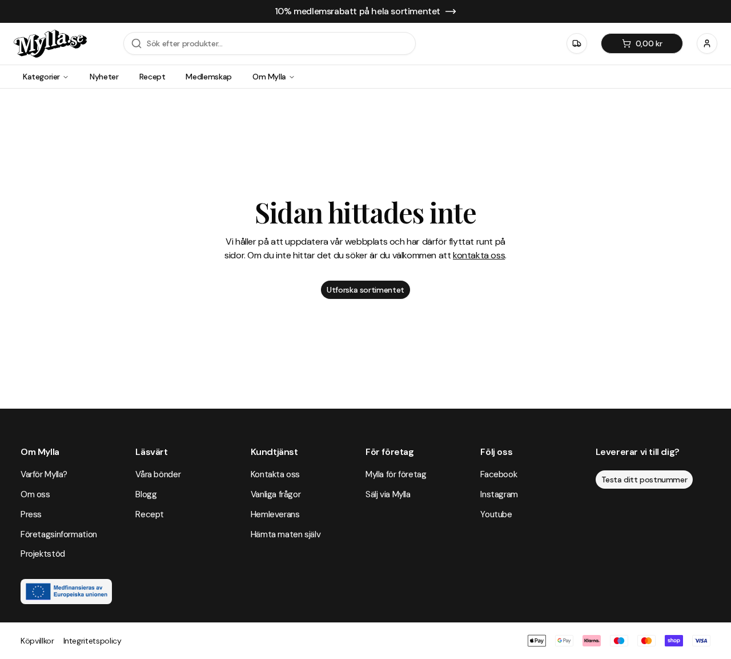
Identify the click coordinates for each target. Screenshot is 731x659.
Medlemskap (209, 76)
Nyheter (104, 76)
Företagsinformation (59, 534)
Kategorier (41, 76)
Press (31, 514)
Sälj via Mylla (388, 494)
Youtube (496, 514)
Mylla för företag (396, 474)
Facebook (498, 474)
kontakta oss (479, 255)
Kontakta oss (275, 474)
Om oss (35, 494)
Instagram (499, 494)
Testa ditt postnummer (644, 479)
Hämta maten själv (286, 534)
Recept (152, 76)
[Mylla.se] (50, 44)
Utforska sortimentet (365, 290)
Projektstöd (43, 554)
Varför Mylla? (44, 474)
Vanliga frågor (276, 494)
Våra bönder (157, 474)
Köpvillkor (37, 641)
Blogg (145, 494)
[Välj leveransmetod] (577, 43)
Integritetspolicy (92, 641)
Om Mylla (269, 76)
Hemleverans (275, 514)
